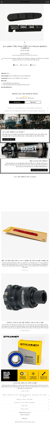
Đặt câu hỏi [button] (33, 102)
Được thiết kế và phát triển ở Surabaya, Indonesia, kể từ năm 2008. (25, 395)
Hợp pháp (25, 405)
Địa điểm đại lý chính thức (25, 412)
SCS (25, 44)
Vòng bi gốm (25, 391)
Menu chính (25, 408)
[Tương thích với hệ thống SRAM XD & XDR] (25, 297)
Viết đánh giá (17, 102)
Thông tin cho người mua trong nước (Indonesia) (25, 108)
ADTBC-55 (25, 270)
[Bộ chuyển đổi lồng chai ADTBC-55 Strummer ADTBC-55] (25, 235)
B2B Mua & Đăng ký (25, 414)
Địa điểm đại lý (9, 139)
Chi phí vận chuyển (16, 55)
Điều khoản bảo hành (39, 170)
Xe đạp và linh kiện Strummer (24, 402)
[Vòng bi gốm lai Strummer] (25, 357)
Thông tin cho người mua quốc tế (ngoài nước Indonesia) (25, 110)
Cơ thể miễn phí (25, 330)
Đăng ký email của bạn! (25, 399)
